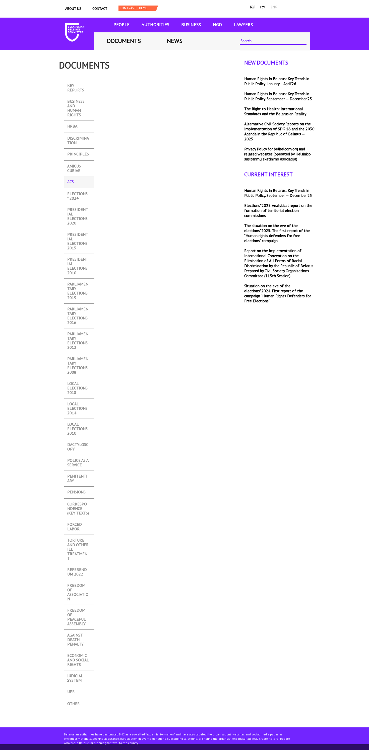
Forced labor (74, 525)
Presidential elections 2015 (77, 235)
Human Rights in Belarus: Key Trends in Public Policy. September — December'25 (278, 96)
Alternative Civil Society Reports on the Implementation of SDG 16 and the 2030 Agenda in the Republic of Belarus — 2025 (279, 131)
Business (191, 24)
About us (73, 8)
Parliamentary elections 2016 (77, 309)
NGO (217, 24)
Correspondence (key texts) (78, 504)
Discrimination (78, 139)
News (174, 41)
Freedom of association (77, 586)
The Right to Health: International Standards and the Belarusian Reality (275, 111)
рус (263, 7)
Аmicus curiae (74, 166)
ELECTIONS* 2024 (77, 194)
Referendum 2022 (77, 570)
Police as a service (78, 461)
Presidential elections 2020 (77, 210)
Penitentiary (77, 477)
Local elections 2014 (77, 404)
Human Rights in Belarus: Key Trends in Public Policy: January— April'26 (276, 81)
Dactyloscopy (77, 445)
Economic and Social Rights (78, 656)
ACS (77, 182)
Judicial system (75, 676)
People (121, 24)
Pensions (76, 492)
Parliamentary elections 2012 (77, 334)
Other (73, 703)
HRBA (72, 126)
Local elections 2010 (77, 425)
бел (252, 7)
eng (274, 7)
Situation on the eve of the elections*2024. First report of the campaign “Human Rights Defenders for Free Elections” (277, 293)
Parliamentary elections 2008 (77, 359)
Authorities (155, 24)
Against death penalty (75, 636)
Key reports (75, 86)
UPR (71, 691)
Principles (78, 154)
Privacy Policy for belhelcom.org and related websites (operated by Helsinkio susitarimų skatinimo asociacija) (277, 153)
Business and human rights (76, 102)
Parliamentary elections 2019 (77, 284)
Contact (99, 8)
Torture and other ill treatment (78, 541)
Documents (124, 41)
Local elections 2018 (77, 384)
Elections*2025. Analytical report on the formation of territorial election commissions (278, 210)
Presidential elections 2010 (77, 260)
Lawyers (243, 24)
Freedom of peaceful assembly (76, 611)
